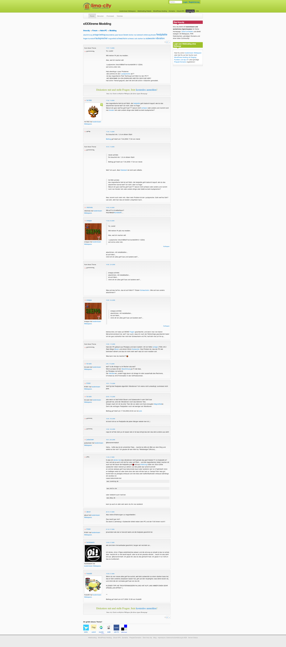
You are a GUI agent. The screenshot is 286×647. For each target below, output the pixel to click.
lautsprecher (101, 38)
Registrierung (194, 2)
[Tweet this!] (87, 632)
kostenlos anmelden (146, 89)
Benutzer (100, 16)
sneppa (89, 220)
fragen (85, 38)
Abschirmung (126, 369)
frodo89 (89, 573)
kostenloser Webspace (128, 11)
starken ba (141, 38)
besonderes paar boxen (114, 35)
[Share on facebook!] (117, 632)
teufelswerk (90, 542)
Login (185, 2)
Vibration (112, 373)
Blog (155, 637)
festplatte (161, 34)
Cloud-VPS (180, 11)
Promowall (110, 16)
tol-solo (89, 363)
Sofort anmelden (187, 31)
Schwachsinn (144, 290)
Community (190, 11)
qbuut (88, 512)
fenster (153, 35)
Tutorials (120, 16)
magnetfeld (112, 38)
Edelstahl (124, 170)
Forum (92, 16)
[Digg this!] (94, 632)
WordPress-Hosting (160, 11)
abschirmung (87, 35)
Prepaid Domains (180, 62)
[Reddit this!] (110, 632)
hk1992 (89, 100)
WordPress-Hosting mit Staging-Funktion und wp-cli (185, 58)
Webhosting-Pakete (144, 11)
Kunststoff (117, 212)
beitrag (102, 34)
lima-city (86, 30)
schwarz (131, 38)
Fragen (132, 332)
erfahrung (147, 35)
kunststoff (91, 38)
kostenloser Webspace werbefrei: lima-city (105, 6)
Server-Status (193, 637)
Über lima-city (147, 637)
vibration (160, 38)
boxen (126, 34)
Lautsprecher (125, 74)
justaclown (90, 439)
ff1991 (88, 383)
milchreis (89, 207)
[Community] (87, 15)
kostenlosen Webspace (92, 566)
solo (136, 38)
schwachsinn (122, 38)
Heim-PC (103, 30)
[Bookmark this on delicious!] (124, 632)
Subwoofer (135, 349)
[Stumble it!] (102, 632)
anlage (96, 34)
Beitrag (108, 139)
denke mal (132, 35)
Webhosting (92, 637)
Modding (112, 30)
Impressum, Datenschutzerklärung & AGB (172, 637)
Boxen (117, 349)
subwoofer (150, 38)
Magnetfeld (158, 404)
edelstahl (140, 35)
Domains (172, 11)
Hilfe (197, 11)
